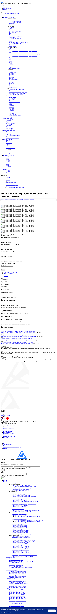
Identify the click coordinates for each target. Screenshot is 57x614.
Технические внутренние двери (16, 568)
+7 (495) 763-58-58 (5, 13)
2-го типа (11, 66)
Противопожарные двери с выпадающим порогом (24, 504)
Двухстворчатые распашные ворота (17, 586)
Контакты (5, 9)
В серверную (12, 85)
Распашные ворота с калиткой (16, 582)
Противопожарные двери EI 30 (19, 515)
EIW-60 (10, 62)
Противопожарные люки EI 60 (16, 591)
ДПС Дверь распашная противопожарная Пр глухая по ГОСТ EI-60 (17, 343)
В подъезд (11, 83)
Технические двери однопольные (17, 558)
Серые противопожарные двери (16, 94)
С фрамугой (12, 37)
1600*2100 (11, 113)
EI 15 (10, 48)
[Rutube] (2, 418)
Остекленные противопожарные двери (21, 495)
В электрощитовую (13, 79)
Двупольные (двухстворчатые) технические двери (21, 561)
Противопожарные (10, 148)
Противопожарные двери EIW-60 (20, 527)
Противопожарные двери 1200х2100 (20, 547)
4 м (9, 151)
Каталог (5, 481)
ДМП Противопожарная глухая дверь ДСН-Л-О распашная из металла (17, 332)
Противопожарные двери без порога (20, 505)
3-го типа (11, 67)
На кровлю (11, 74)
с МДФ (10, 41)
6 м (9, 154)
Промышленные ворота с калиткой (17, 573)
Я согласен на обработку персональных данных (13, 468)
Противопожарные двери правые (20, 500)
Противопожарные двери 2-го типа (20, 531)
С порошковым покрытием (15, 115)
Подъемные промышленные (13, 135)
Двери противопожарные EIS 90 (19, 529)
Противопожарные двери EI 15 (19, 514)
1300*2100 (11, 109)
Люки (7, 588)
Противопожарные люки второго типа (18, 598)
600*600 (8, 160)
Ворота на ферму (7, 432)
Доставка (5, 276)
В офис (10, 84)
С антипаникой (12, 114)
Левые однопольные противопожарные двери (25, 486)
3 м (9, 150)
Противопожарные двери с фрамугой (20, 502)
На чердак (11, 73)
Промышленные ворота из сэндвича (17, 572)
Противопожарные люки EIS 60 (16, 592)
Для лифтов (11, 82)
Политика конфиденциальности (8, 425)
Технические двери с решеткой (16, 563)
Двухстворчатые (10, 121)
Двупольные (12, 24)
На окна (8, 170)
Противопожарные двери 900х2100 (20, 543)
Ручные (8, 145)
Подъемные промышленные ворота (17, 575)
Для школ (11, 75)
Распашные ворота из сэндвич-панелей (18, 583)
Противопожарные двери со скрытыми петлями (23, 541)
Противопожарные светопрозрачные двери (19, 42)
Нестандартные (12, 46)
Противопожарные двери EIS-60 (19, 526)
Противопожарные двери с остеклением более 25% (24, 496)
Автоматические (10, 141)
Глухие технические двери (15, 566)
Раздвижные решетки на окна (16, 603)
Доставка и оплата (7, 8)
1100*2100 (11, 107)
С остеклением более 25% (15, 31)
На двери (8, 171)
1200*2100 (11, 108)
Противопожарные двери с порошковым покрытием (24, 555)
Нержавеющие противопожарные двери (21, 497)
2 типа (7, 165)
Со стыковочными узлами (15, 43)
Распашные (11, 27)
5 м (9, 153)
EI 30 (10, 49)
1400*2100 (11, 110)
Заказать (3, 269)
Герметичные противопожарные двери (21, 538)
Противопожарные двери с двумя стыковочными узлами (25, 510)
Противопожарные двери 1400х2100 (20, 550)
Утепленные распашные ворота (16, 579)
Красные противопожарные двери (17, 93)
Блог (4, 443)
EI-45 (10, 52)
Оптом (5, 7)
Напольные (9, 167)
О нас (4, 5)
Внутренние (9, 129)
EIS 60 (7, 159)
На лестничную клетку (14, 100)
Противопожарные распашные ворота (18, 587)
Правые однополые (16, 22)
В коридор (11, 80)
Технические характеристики (10, 272)
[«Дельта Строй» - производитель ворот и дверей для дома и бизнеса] (7, 2)
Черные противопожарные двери (17, 90)
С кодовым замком (13, 117)
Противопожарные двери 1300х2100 (20, 548)
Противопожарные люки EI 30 (16, 589)
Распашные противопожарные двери (20, 492)
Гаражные (5, 437)
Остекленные (12, 29)
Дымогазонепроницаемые (15, 68)
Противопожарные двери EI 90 (19, 522)
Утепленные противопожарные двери (21, 537)
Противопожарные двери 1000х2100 (20, 545)
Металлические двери (8, 428)
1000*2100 (11, 105)
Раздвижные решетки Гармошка (16, 606)
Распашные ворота (8, 139)
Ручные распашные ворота (15, 584)
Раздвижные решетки (8, 433)
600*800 (8, 161)
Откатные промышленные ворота (17, 577)
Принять (52, 610)
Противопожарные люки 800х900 (17, 597)
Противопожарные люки (9, 155)
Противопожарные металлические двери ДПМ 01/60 (24, 56)
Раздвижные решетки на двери (16, 604)
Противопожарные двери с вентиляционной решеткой (25, 501)
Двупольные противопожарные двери (21, 490)
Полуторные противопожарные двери (21, 489)
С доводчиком (12, 97)
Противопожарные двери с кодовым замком (22, 556)
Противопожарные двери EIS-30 (19, 525)
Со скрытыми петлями (14, 102)
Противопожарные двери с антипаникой (21, 553)
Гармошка (8, 172)
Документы (6, 274)
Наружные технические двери (16, 560)
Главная (5, 480)
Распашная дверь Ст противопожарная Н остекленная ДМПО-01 (16, 340)
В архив (11, 78)
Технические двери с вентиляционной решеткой (20, 567)
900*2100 (11, 104)
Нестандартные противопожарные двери (21, 511)
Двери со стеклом (10, 123)
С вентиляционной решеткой (16, 36)
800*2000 (11, 103)
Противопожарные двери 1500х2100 (20, 551)
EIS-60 (10, 61)
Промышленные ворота (9, 130)
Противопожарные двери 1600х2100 (20, 552)
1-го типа (11, 64)
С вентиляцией (9, 128)
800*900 (8, 164)
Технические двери (8, 118)
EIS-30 (10, 59)
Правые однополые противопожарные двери (25, 487)
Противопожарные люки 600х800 (17, 594)
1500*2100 (11, 112)
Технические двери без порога (16, 565)
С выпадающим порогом (15, 38)
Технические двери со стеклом (16, 562)
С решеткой (9, 124)
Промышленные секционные (13, 136)
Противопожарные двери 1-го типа (20, 530)
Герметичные (12, 99)
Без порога (11, 39)
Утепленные (12, 98)
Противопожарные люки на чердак (17, 599)
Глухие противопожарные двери (19, 494)
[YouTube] (7, 418)
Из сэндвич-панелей (11, 133)
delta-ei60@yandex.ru (14, 13)
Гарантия (5, 445)
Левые (10, 33)
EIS (10, 58)
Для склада (11, 77)
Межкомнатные (12, 72)
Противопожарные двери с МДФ (19, 506)
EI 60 (10, 53)
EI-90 (10, 57)
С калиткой (9, 134)
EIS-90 (10, 63)
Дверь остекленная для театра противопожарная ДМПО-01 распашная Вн (18, 336)
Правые (11, 34)
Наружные (8, 120)
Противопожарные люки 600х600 (17, 593)
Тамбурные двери (13, 87)
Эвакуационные (13, 70)
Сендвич (8, 144)
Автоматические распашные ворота (17, 581)
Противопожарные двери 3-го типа (20, 532)
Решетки (5, 169)
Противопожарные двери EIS (19, 524)
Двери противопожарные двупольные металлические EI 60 (26, 54)
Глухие (10, 28)
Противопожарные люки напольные (17, 601)
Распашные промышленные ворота (17, 571)
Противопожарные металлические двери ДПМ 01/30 (24, 51)
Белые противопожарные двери (16, 89)
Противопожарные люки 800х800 (17, 596)
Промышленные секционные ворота (17, 576)
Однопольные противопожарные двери (21, 485)
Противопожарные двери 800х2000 (20, 542)
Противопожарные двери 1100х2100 (20, 546)
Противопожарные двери (9, 17)
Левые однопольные (16, 21)
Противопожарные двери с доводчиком (21, 536)
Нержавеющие (12, 32)
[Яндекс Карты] (4, 418)
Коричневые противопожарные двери (18, 92)
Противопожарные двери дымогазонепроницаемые (24, 533)
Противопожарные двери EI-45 (19, 517)
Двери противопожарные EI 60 (19, 519)
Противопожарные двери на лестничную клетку (23, 540)
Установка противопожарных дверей (12, 447)
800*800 (8, 163)
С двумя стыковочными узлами (16, 44)
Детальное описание (8, 273)
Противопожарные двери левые (19, 499)
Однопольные (12, 20)
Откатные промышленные (12, 138)
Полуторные (12, 23)
